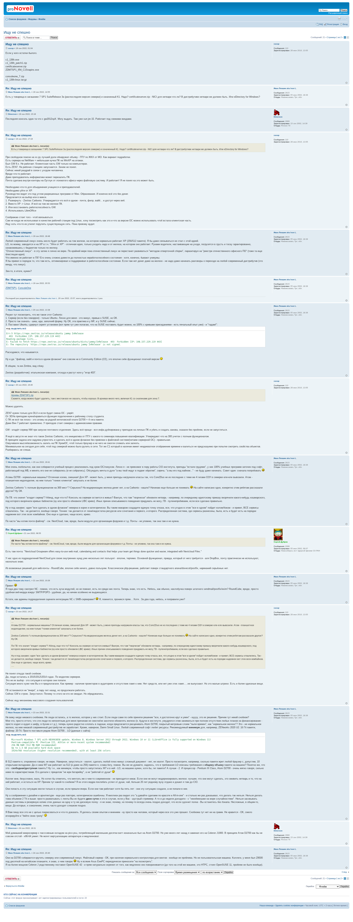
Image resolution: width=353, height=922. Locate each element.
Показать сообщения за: (123, 872)
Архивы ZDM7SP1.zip (22, 395)
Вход (345, 24)
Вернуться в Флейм (15, 886)
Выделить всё (18, 329)
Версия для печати (339, 18)
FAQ (321, 24)
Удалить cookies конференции (289, 905)
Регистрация (333, 24)
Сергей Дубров (15, 533)
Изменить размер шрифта (344, 18)
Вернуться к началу (346, 83)
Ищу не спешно (17, 32)
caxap (11, 48)
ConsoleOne (24, 288)
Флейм (41, 19)
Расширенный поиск (337, 13)
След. (344, 872)
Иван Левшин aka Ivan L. (19, 92)
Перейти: (310, 886)
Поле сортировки (166, 872)
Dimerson (12, 114)
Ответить (8, 36)
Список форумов (17, 19)
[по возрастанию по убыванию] (217, 872)
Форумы (32, 19)
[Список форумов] (20, 8)
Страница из (334, 37)
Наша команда (266, 905)
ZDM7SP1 (11, 288)
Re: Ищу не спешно (18, 88)
